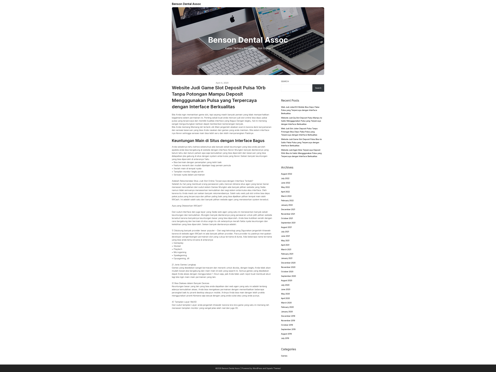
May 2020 (285, 294)
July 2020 (285, 285)
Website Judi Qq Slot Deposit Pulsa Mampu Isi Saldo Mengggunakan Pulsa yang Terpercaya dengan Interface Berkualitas (301, 121)
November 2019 (288, 320)
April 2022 (285, 191)
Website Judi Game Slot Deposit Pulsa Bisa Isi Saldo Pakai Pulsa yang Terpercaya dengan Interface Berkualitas (301, 142)
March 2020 (286, 302)
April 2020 (285, 298)
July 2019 (285, 338)
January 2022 (287, 205)
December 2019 (288, 316)
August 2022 (286, 174)
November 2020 (288, 267)
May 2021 (285, 240)
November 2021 (288, 214)
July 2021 (285, 231)
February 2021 (287, 254)
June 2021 (285, 236)
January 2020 (287, 311)
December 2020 (288, 263)
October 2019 (287, 325)
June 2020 (285, 289)
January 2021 (286, 258)
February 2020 (287, 307)
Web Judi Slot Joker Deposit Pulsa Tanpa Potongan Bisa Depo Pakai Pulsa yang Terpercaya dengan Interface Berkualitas (299, 131)
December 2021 (288, 209)
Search (285, 81)
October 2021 (287, 218)
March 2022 (286, 196)
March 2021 (286, 249)
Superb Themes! (273, 368)
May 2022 (285, 187)
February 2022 (287, 200)
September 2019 (288, 329)
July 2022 (285, 178)
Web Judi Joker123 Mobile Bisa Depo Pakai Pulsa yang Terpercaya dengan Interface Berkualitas (300, 110)
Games (284, 356)
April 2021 (285, 245)
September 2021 (288, 222)
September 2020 (288, 276)
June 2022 (285, 183)
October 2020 (287, 271)
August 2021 (286, 227)
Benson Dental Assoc (186, 4)
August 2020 (286, 280)
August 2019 (286, 334)
